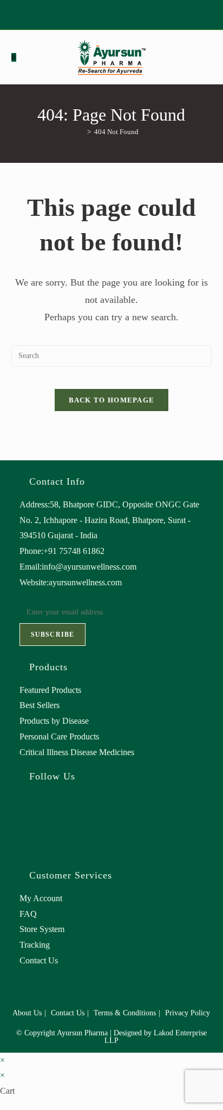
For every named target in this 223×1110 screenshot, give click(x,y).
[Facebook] (103, 13)
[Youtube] (128, 13)
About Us (27, 1013)
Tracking (34, 944)
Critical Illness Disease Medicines (76, 752)
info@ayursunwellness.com (89, 566)
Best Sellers (39, 705)
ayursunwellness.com (85, 582)
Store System (41, 929)
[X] (92, 13)
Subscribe (53, 634)
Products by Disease (54, 720)
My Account (40, 898)
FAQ (28, 914)
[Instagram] (116, 13)
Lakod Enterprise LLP (155, 1037)
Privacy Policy (187, 1013)
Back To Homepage (112, 400)
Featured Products (50, 690)
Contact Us (38, 960)
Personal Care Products (59, 736)
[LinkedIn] (22, 845)
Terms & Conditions (125, 1013)
